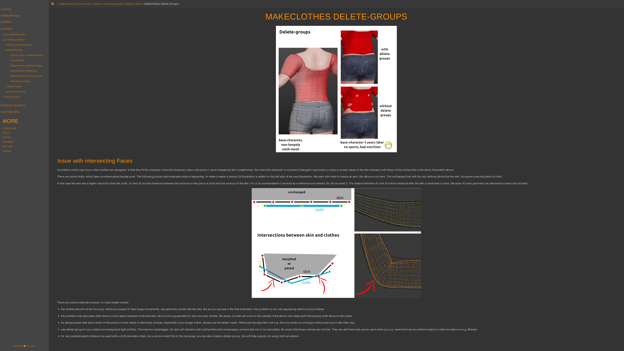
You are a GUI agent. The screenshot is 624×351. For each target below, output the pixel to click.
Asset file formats (15, 91)
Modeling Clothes (20, 81)
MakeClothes (15, 50)
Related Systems (14, 105)
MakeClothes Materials (23, 70)
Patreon (7, 151)
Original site (9, 128)
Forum (6, 132)
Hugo (32, 346)
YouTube (8, 146)
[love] (24, 346)
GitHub (6, 137)
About (7, 9)
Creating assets (14, 39)
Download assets (15, 34)
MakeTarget (14, 86)
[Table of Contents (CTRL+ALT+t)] (52, 3)
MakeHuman (11, 15)
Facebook (8, 141)
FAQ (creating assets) (20, 44)
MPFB (7, 22)
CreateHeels (17, 60)
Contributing (11, 111)
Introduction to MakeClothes (26, 55)
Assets (7, 28)
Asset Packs (12, 96)
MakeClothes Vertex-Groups (26, 76)
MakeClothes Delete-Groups (26, 65)
